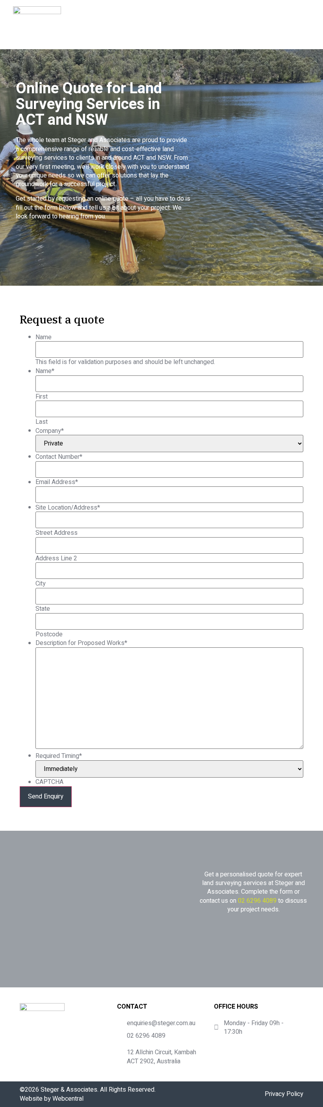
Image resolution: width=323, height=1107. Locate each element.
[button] (300, 24)
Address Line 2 (56, 558)
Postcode (49, 634)
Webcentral (68, 1098)
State (42, 609)
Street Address (56, 533)
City (40, 583)
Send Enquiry (45, 796)
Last (41, 422)
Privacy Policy (284, 1094)
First (41, 397)
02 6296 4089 (257, 901)
